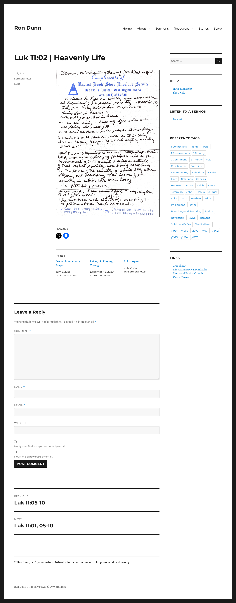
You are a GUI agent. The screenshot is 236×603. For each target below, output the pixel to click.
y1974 (184, 237)
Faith (174, 178)
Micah (208, 198)
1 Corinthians (179, 146)
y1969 (184, 230)
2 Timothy (196, 159)
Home (127, 28)
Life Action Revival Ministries (190, 269)
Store (218, 28)
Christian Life (179, 166)
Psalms (209, 211)
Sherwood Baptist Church (188, 273)
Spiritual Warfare (181, 224)
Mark (184, 198)
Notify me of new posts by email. (33, 456)
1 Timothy (199, 153)
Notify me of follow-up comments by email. (40, 446)
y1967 (174, 230)
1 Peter (205, 146)
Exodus (212, 172)
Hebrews (176, 185)
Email (19, 404)
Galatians (186, 178)
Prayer (192, 204)
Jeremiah (177, 191)
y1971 (205, 230)
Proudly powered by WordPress (48, 586)
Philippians (178, 204)
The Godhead (203, 224)
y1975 (195, 237)
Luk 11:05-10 (132, 261)
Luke (17, 83)
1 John (194, 146)
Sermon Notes (22, 78)
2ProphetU (179, 265)
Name (19, 386)
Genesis (201, 178)
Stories (204, 28)
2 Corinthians (179, 159)
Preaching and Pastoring (186, 211)
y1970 (195, 230)
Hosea (189, 185)
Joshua (200, 191)
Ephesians (198, 172)
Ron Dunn (27, 28)
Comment (22, 331)
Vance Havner (181, 277)
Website (20, 422)
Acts (208, 159)
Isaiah (200, 185)
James (212, 185)
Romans (205, 217)
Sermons (162, 28)
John (189, 191)
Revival (192, 217)
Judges (213, 191)
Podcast (177, 119)
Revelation (177, 217)
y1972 (215, 230)
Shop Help (179, 92)
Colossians (197, 166)
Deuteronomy (179, 172)
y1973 (174, 237)
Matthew (196, 198)
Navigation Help (182, 88)
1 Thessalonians (180, 153)
